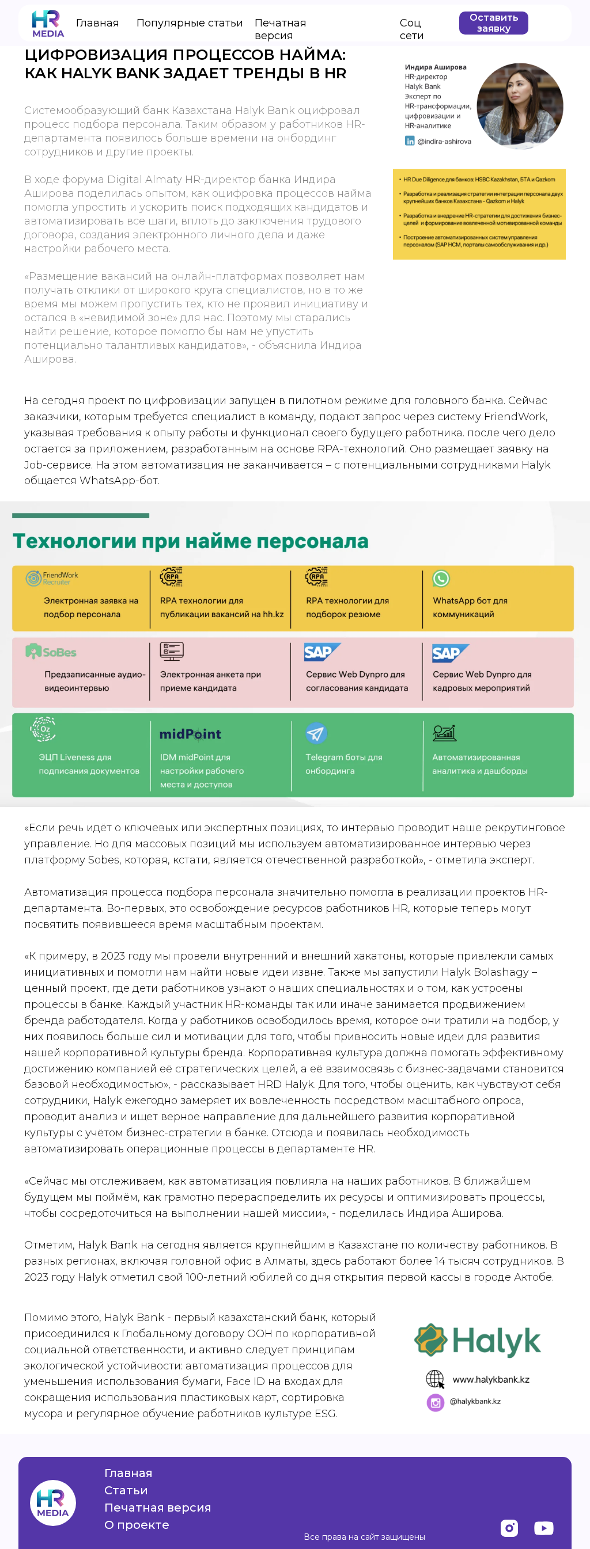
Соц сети (412, 29)
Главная (97, 23)
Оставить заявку (494, 23)
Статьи (126, 1490)
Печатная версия (281, 29)
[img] (509, 1528)
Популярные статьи (190, 23)
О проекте (136, 1525)
